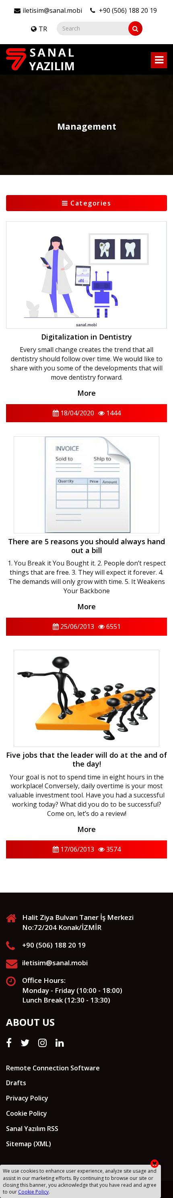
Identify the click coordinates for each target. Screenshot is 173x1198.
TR (43, 28)
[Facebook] (9, 1042)
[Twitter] (25, 1042)
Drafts (16, 1082)
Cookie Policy (26, 1113)
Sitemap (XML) (28, 1143)
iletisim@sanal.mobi (52, 10)
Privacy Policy (27, 1098)
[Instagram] (42, 1042)
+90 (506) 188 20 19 (127, 10)
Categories (89, 203)
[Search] (135, 28)
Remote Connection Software (53, 1068)
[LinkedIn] (60, 1042)
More (86, 393)
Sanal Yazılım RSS (32, 1128)
